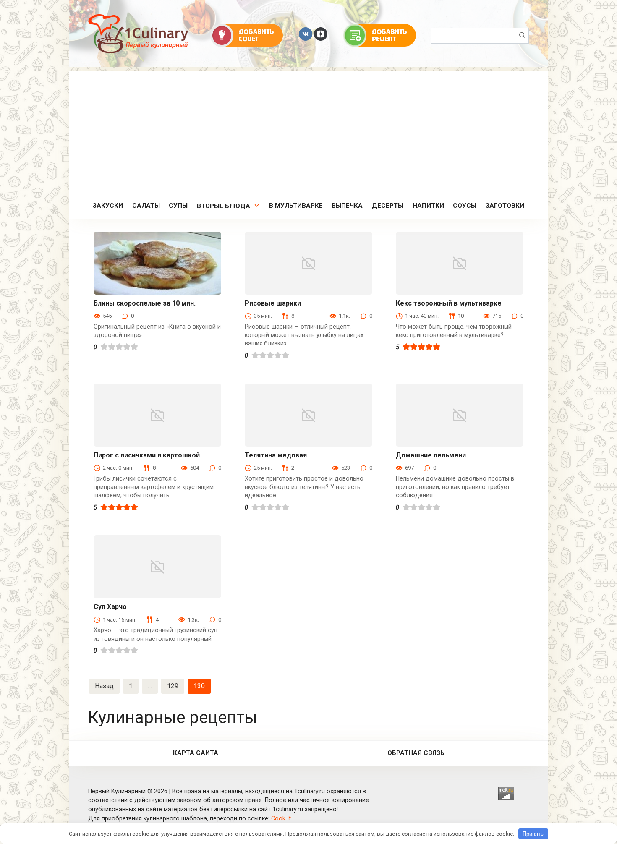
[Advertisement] (308, 130)
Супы (178, 205)
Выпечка (347, 205)
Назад (104, 686)
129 (172, 686)
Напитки (428, 205)
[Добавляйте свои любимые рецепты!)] (379, 35)
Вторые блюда (223, 206)
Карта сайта (195, 753)
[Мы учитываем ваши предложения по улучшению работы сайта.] (246, 35)
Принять (533, 834)
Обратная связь (415, 753)
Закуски (108, 205)
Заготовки (505, 205)
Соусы (464, 205)
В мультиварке (296, 205)
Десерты (387, 205)
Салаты (146, 205)
